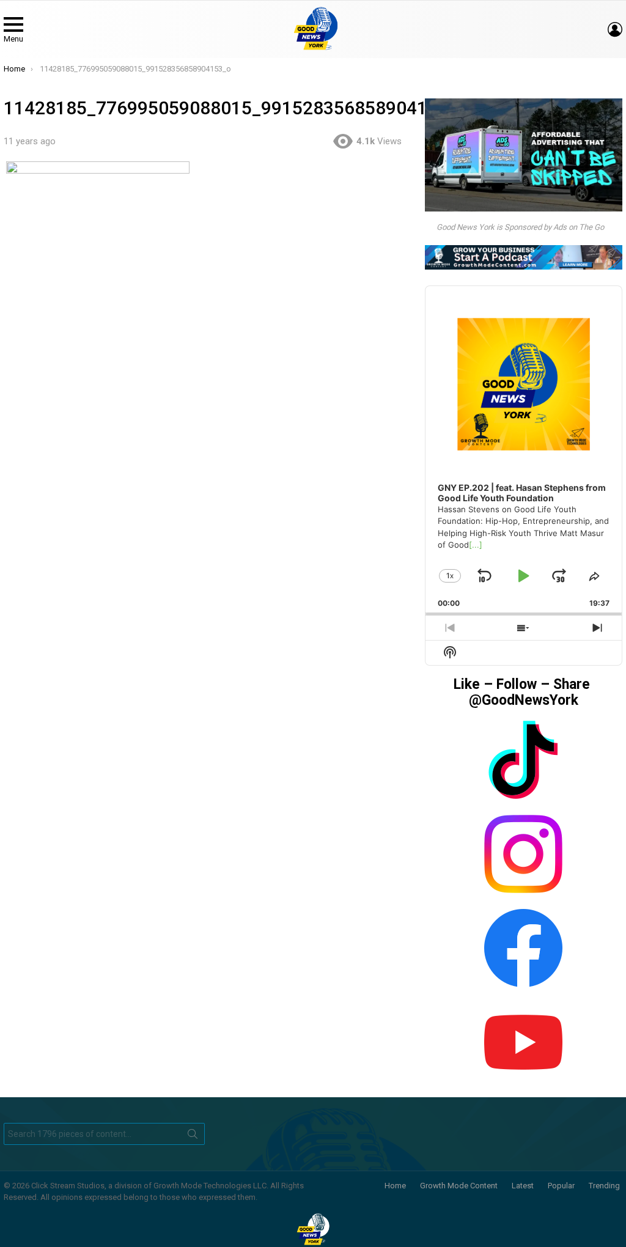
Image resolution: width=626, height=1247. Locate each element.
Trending (604, 1185)
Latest (523, 1185)
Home (395, 1185)
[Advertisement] (208, 426)
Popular (561, 1185)
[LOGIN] (615, 29)
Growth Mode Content (459, 1185)
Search (192, 1136)
